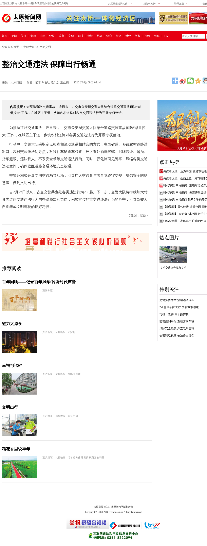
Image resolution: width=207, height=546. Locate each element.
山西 (42, 36)
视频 (147, 36)
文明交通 (45, 47)
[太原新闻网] (21, 18)
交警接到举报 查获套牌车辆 (176, 321)
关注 (23, 36)
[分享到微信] (190, 81)
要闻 (14, 36)
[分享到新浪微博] (183, 81)
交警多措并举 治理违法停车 (176, 300)
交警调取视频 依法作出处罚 (176, 335)
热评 (99, 36)
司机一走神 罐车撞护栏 (174, 314)
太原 (33, 36)
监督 (61, 36)
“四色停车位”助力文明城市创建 (179, 307)
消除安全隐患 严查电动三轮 (176, 328)
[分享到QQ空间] (198, 81)
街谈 (90, 36)
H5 (167, 36)
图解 (156, 36)
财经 (128, 36)
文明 (71, 36)
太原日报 (16, 82)
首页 (4, 36)
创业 (80, 36)
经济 (52, 36)
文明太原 (29, 47)
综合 (109, 36)
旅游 (118, 36)
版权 (137, 36)
